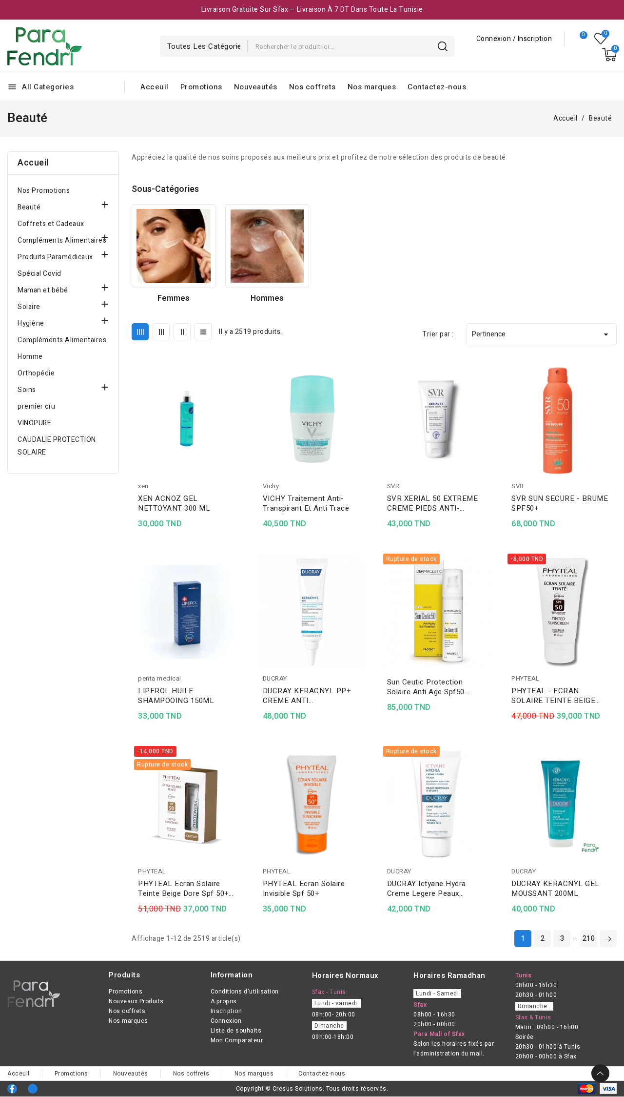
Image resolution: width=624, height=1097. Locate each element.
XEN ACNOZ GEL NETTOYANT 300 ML (174, 503)
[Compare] (579, 39)
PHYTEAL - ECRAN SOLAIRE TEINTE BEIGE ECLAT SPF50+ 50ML (553, 695)
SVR (393, 486)
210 (589, 938)
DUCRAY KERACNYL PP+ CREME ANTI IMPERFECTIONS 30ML (307, 695)
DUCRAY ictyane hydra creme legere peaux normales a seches (426, 888)
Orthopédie (36, 373)
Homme (30, 357)
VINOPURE (34, 423)
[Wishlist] (600, 38)
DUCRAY (275, 678)
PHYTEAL (525, 678)
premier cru (37, 406)
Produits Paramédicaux (55, 257)
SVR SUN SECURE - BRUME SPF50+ (559, 503)
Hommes (267, 298)
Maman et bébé (43, 290)
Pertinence (541, 334)
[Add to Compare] (240, 389)
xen (143, 486)
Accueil (33, 163)
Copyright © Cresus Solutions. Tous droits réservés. (312, 1088)
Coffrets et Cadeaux (51, 224)
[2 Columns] (182, 332)
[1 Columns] (203, 332)
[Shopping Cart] (609, 54)
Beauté (29, 207)
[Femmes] (173, 246)
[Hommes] (267, 246)
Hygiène (31, 323)
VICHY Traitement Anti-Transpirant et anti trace (306, 503)
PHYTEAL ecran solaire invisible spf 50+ (304, 888)
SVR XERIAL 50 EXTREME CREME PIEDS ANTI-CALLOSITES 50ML (432, 503)
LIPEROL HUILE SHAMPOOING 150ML (176, 695)
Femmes (173, 298)
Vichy (271, 486)
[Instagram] (33, 1089)
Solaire (29, 307)
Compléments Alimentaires (62, 240)
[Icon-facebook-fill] (12, 1089)
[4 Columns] (140, 332)
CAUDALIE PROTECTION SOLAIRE (57, 446)
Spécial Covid (39, 274)
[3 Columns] (161, 332)
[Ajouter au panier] (240, 427)
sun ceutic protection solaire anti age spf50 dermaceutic (426, 687)
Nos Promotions (44, 191)
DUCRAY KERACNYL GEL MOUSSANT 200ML (555, 888)
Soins (27, 390)
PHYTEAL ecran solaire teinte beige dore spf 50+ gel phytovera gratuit (183, 888)
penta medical (159, 678)
